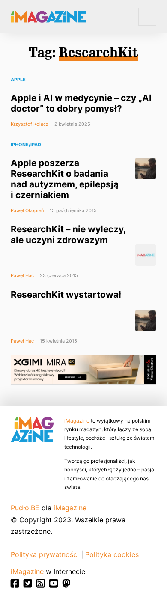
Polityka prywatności (45, 554)
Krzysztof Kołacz (29, 124)
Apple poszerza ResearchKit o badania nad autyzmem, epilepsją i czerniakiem (65, 178)
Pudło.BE (25, 507)
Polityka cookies (112, 554)
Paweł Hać (22, 275)
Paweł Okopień (27, 210)
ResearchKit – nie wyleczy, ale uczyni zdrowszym (68, 234)
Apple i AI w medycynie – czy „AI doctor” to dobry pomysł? (81, 103)
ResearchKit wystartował (66, 294)
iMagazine (76, 420)
